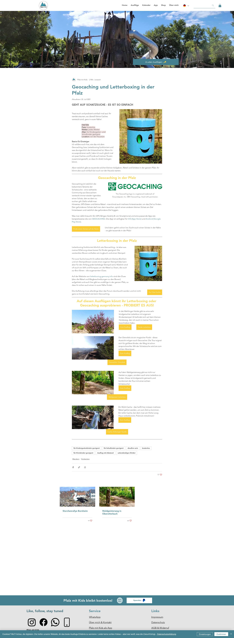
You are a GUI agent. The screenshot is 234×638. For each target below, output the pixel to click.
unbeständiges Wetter (126, 453)
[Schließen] (231, 634)
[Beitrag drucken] (85, 467)
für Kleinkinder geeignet (83, 453)
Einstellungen (205, 634)
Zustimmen (221, 634)
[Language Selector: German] (185, 6)
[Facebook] (43, 622)
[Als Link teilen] (79, 467)
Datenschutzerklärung (166, 634)
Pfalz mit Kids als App (100, 627)
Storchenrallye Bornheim (75, 511)
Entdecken (85, 459)
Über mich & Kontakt (100, 622)
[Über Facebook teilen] (73, 467)
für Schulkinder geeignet (113, 448)
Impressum (157, 617)
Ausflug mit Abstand (105, 453)
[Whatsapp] (55, 622)
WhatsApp (95, 617)
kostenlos (146, 448)
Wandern (75, 459)
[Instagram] (32, 622)
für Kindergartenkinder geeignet (86, 448)
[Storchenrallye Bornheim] (77, 497)
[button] (220, 5)
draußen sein (133, 448)
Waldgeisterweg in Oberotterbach (111, 512)
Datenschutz (158, 622)
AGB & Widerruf (160, 627)
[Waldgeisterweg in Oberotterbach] (117, 497)
